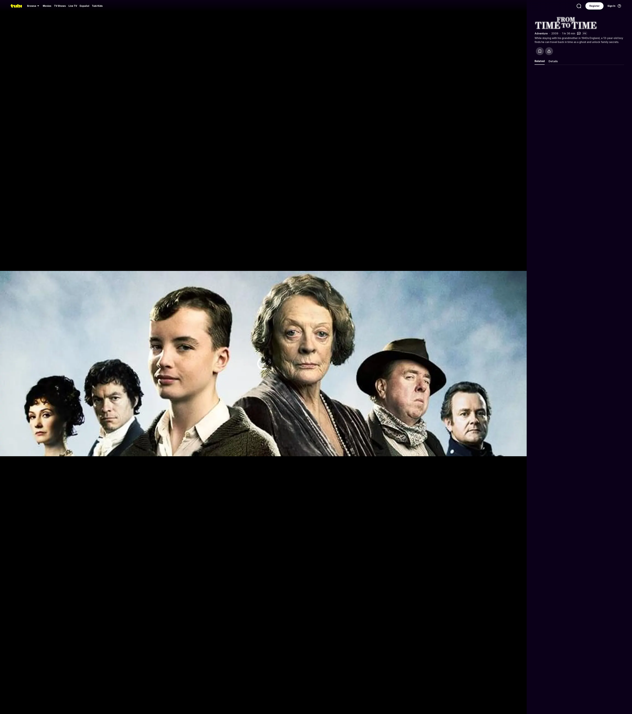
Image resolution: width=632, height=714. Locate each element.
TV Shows (60, 5)
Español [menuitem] (84, 5)
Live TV (72, 5)
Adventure (541, 33)
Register (594, 5)
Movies (47, 5)
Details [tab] (553, 61)
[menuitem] (34, 6)
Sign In (611, 5)
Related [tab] (540, 61)
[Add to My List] (540, 51)
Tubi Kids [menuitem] (97, 5)
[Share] (549, 51)
